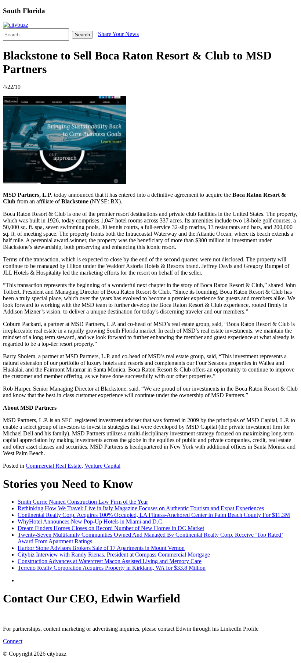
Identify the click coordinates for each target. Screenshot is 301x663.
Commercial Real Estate (53, 466)
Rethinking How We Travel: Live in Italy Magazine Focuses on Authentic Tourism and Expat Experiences (141, 508)
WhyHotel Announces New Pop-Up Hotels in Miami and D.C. (91, 521)
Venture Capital (102, 466)
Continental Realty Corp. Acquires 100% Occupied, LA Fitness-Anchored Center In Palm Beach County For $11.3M (154, 515)
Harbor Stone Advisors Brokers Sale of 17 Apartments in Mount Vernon (101, 548)
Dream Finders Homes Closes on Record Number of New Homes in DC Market (111, 528)
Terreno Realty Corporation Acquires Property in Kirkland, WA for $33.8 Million (112, 568)
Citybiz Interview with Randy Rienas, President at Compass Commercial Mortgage (114, 554)
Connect (12, 641)
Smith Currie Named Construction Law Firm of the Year (83, 502)
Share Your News (118, 34)
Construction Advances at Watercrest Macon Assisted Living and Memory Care (110, 561)
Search (82, 34)
